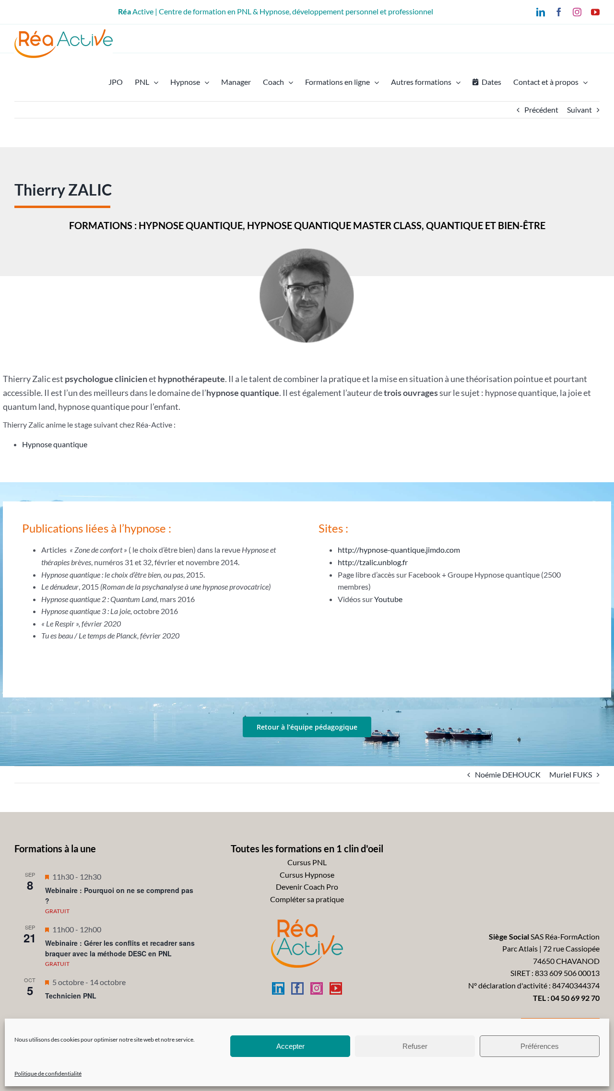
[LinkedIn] (278, 988)
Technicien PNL (70, 995)
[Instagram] (316, 988)
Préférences (539, 1046)
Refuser (414, 1046)
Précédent (541, 109)
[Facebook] (297, 988)
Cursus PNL (307, 862)
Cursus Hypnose (307, 874)
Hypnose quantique (54, 444)
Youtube (388, 599)
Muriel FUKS (570, 774)
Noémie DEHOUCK (508, 774)
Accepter (290, 1046)
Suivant (579, 109)
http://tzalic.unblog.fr (373, 562)
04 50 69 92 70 (575, 997)
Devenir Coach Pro (307, 886)
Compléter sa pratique (307, 899)
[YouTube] (336, 988)
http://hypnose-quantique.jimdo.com (399, 549)
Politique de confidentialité (48, 1073)
